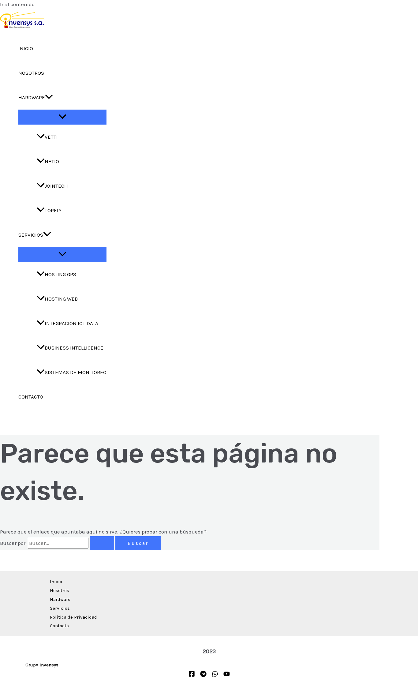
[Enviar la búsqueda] (102, 543)
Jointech (56, 186)
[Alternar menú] (62, 117)
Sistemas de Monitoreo (75, 372)
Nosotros (31, 73)
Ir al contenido (17, 4)
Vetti (51, 137)
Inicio (25, 48)
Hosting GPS (60, 274)
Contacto (30, 397)
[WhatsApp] (215, 675)
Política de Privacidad (73, 617)
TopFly (53, 210)
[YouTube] (226, 675)
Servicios (30, 235)
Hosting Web (61, 299)
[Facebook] (191, 675)
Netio (52, 161)
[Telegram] (203, 675)
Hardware (31, 97)
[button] (49, 97)
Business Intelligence (74, 348)
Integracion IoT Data (71, 323)
